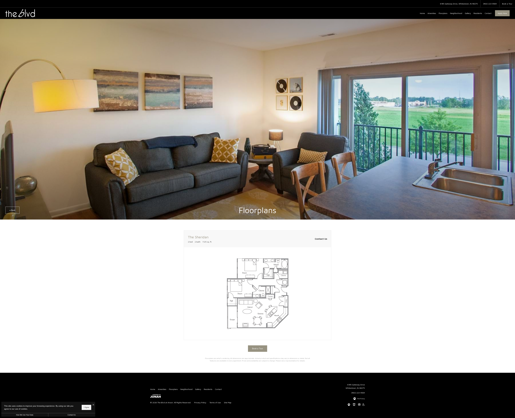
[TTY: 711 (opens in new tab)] (354, 405)
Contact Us (72, 415)
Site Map (227, 402)
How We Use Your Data (24, 415)
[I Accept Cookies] (93, 405)
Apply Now (502, 13)
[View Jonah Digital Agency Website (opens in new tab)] (155, 396)
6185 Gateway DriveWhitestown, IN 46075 (355, 386)
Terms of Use (215, 402)
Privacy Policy (200, 402)
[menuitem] (422, 13)
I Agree (86, 407)
